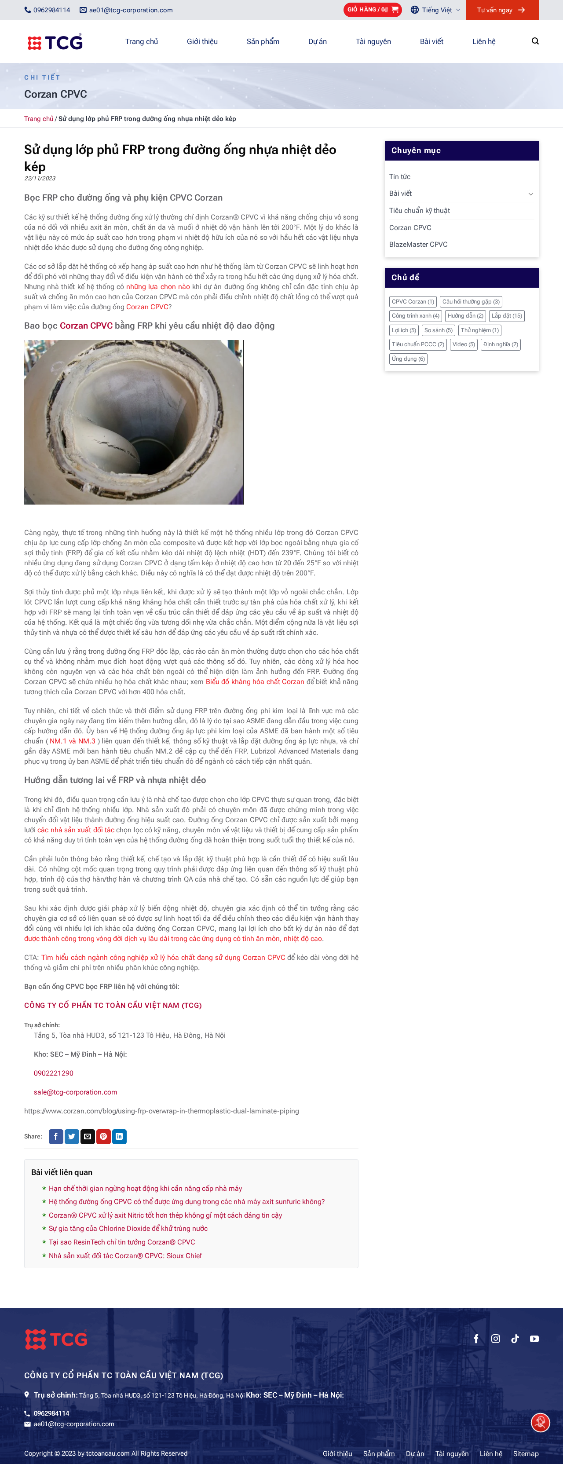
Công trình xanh (415, 315)
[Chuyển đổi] (530, 193)
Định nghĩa (500, 344)
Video (464, 344)
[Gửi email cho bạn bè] (87, 1136)
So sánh (438, 330)
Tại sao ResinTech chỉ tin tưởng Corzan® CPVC (122, 1242)
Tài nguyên (373, 41)
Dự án (317, 41)
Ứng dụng (408, 358)
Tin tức (399, 176)
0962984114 (51, 1413)
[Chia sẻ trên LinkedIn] (119, 1136)
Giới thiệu (202, 41)
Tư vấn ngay (494, 10)
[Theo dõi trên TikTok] (515, 1340)
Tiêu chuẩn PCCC (418, 344)
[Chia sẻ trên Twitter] (72, 1136)
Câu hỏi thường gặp (471, 301)
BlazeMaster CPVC (418, 244)
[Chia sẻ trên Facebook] (56, 1136)
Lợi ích (404, 330)
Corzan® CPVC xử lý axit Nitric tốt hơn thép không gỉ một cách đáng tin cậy (165, 1215)
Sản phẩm (263, 41)
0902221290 (53, 1073)
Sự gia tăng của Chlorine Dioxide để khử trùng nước (128, 1228)
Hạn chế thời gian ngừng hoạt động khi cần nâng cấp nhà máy (145, 1188)
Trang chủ (141, 41)
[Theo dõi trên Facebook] (476, 1340)
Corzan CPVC (86, 325)
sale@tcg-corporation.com (75, 1092)
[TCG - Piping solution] (68, 41)
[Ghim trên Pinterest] (103, 1136)
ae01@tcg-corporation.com (74, 1424)
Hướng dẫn (465, 315)
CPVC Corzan (413, 301)
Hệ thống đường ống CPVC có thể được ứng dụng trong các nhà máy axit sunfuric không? (187, 1201)
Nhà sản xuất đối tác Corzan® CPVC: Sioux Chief (125, 1256)
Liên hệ (484, 41)
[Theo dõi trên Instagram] (495, 1340)
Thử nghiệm (480, 330)
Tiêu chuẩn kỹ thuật (419, 210)
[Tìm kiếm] (535, 41)
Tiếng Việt (437, 10)
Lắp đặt (507, 315)
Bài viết (431, 41)
